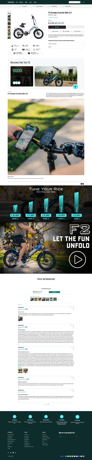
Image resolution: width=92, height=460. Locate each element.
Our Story (44, 434)
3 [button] (46, 404)
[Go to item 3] (9, 19)
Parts (30, 2)
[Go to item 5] (9, 26)
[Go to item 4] (9, 23)
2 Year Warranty (67, 31)
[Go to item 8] (9, 37)
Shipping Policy (27, 443)
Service (35, 2)
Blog (43, 441)
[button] (50, 14)
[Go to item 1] (9, 12)
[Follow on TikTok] (15, 452)
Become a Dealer (45, 436)
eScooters (21, 2)
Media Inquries (44, 439)
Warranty (26, 441)
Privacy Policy (44, 443)
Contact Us (26, 434)
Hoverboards (10, 438)
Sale (17, 2)
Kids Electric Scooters (11, 439)
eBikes (26, 2)
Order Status (26, 438)
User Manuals (26, 444)
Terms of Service (45, 444)
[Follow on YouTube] (13, 452)
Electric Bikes (10, 436)
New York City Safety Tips (28, 446)
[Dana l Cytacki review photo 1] (20, 318)
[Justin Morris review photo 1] (20, 371)
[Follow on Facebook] (8, 452)
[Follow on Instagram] (10, 452)
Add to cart (57, 27)
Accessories (10, 446)
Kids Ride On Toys (11, 441)
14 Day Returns (78, 31)
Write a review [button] (54, 292)
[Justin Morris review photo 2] (25, 371)
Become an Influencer (46, 438)
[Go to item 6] (9, 30)
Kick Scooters (10, 443)
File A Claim (26, 436)
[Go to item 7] (9, 34)
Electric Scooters (11, 434)
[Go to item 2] (9, 16)
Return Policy (26, 439)
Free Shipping (56, 31)
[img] (21, 307)
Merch (9, 448)
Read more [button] (20, 367)
